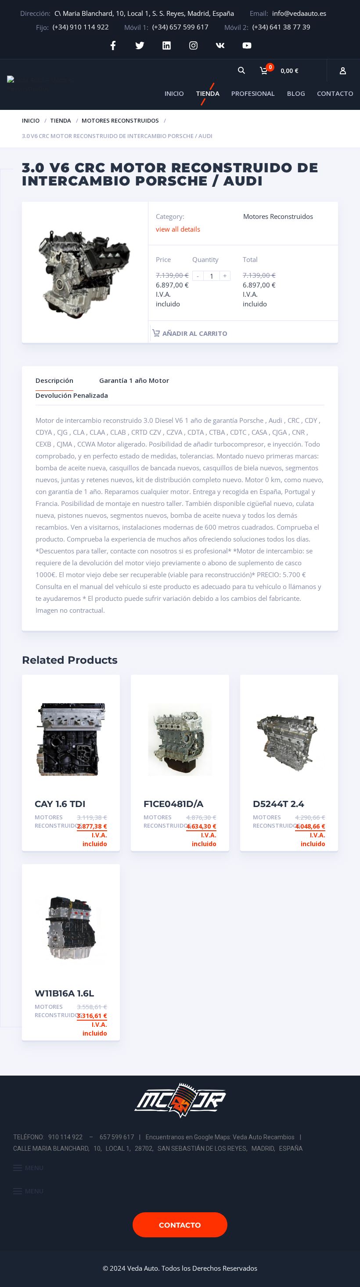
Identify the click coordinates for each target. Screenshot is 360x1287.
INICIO (174, 93)
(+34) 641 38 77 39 (281, 26)
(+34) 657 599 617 (180, 26)
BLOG (296, 93)
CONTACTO (335, 93)
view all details (178, 229)
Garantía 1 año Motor (134, 380)
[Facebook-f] (113, 45)
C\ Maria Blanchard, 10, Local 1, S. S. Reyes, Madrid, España (144, 13)
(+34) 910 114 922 (81, 26)
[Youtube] (247, 45)
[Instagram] (193, 45)
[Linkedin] (166, 45)
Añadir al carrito (194, 333)
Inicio (31, 120)
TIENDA (208, 93)
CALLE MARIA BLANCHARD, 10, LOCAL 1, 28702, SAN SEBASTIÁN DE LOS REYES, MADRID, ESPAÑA (158, 1148)
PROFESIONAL (253, 93)
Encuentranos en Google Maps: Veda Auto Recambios (220, 1137)
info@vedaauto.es (299, 13)
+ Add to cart (83, 817)
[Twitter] (139, 45)
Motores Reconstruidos (120, 120)
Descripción (54, 380)
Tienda (60, 120)
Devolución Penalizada (72, 395)
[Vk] (220, 45)
